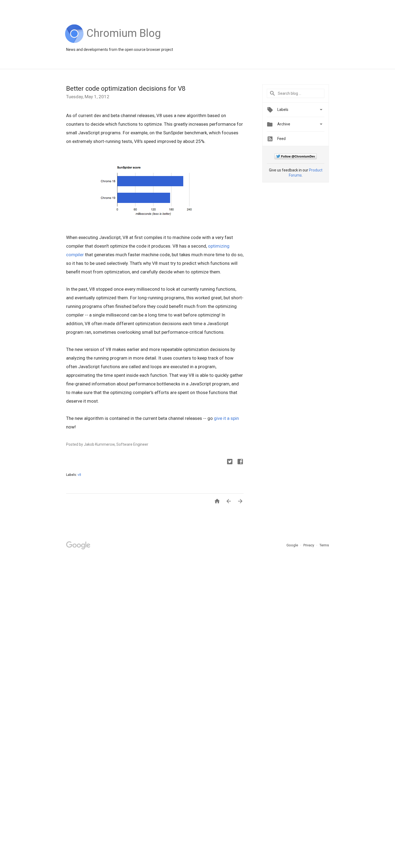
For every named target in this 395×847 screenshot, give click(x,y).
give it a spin (226, 418)
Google (292, 545)
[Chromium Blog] (124, 42)
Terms (324, 545)
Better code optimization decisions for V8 (125, 88)
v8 (79, 475)
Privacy (309, 545)
